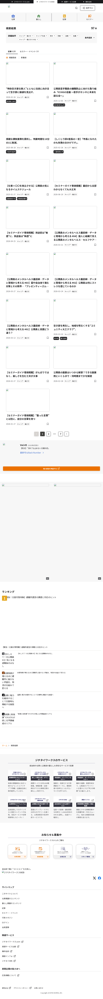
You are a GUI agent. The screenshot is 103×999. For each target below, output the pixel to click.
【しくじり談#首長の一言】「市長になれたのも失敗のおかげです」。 (75, 140)
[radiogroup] (51, 57)
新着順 (23, 57)
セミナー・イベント (10, 913)
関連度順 (12, 57)
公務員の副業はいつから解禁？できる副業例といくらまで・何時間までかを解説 (75, 374)
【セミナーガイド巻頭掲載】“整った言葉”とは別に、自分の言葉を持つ (27, 417)
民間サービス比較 (70, 2)
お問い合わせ (38, 988)
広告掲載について (9, 975)
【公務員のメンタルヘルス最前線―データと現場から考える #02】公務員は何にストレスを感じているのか (75, 282)
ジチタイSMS (7, 961)
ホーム (4, 745)
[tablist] (51, 51)
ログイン (89, 8)
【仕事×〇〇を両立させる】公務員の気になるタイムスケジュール (27, 187)
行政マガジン (7, 917)
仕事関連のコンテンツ (11, 898)
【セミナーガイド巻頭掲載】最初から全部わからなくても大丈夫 (75, 187)
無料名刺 (89, 2)
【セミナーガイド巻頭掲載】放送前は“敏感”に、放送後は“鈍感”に (27, 234)
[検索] (76, 8)
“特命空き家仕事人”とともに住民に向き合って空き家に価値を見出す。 (27, 90)
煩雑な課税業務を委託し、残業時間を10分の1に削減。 (27, 140)
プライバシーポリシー (21, 988)
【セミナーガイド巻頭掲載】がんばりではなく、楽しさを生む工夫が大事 (27, 374)
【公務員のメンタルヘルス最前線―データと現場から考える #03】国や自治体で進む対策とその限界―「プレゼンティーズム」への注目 (27, 282)
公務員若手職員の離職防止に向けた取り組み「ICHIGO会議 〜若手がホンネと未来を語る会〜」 (75, 92)
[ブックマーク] (47, 97)
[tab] (12, 51)
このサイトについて (10, 893)
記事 (4, 908)
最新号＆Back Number (30, 452)
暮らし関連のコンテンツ (11, 903)
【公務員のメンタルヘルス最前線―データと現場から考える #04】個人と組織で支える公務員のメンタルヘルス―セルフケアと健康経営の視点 (75, 236)
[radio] (7, 58)
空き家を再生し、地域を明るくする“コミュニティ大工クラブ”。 (74, 327)
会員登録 (5, 927)
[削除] (33, 36)
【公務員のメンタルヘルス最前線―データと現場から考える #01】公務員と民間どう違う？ (27, 329)
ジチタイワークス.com (22, 2)
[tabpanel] (51, 241)
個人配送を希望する (50, 469)
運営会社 (5, 988)
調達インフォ (7, 956)
